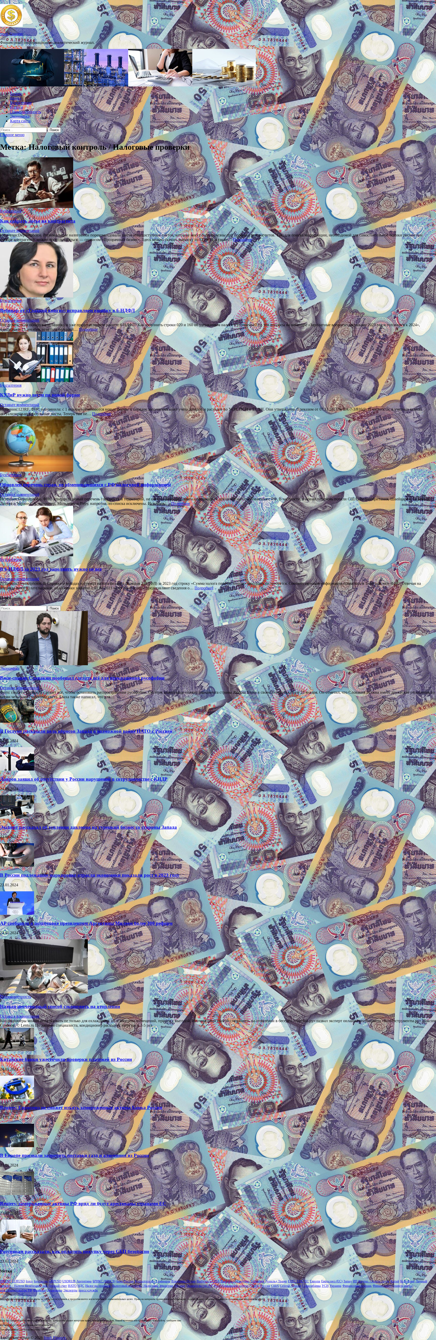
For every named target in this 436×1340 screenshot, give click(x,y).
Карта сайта (20, 121)
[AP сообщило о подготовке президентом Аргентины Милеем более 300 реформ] (17, 913)
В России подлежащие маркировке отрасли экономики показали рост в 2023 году (89, 875)
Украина (335, 1286)
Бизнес (16, 94)
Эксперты (70, 1290)
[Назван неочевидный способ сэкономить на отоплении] (44, 992)
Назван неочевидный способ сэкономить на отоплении (60, 1006)
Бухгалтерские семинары (152, 1281)
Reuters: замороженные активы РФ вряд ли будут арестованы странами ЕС (83, 1203)
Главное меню (12, 135)
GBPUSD (55, 1281)
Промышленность (25, 112)
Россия (265, 1286)
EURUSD (18, 1281)
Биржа (15, 98)
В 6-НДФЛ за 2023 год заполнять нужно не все (51, 569)
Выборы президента (235, 1281)
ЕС (307, 1281)
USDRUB (68, 1281)
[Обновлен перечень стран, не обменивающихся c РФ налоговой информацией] (218, 444)
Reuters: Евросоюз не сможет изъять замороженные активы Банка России (81, 1107)
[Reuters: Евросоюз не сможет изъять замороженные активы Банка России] (17, 1097)
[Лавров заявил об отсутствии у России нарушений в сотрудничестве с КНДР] (17, 769)
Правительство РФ (199, 1286)
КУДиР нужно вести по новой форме (40, 395)
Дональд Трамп (276, 1281)
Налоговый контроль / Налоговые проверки (142, 1286)
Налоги (16, 107)
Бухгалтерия (21, 103)
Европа (315, 1281)
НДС (80, 1286)
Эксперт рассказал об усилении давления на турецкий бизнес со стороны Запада (88, 827)
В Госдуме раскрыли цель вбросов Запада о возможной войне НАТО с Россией (86, 731)
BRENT (5, 1281)
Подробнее (242, 239)
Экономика (20, 116)
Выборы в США (208, 1281)
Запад (347, 1281)
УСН (325, 1286)
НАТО (72, 1286)
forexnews (41, 1281)
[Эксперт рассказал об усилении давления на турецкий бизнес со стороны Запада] (17, 817)
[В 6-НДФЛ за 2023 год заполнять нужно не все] (218, 531)
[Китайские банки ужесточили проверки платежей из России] (17, 1050)
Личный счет (57, 1286)
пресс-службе (88, 1290)
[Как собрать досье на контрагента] (218, 183)
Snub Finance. (11, 34)
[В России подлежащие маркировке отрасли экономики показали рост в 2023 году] (17, 865)
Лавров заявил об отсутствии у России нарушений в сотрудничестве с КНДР (84, 779)
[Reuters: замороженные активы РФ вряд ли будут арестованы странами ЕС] (17, 1194)
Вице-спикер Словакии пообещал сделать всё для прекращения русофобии (82, 678)
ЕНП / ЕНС (296, 1281)
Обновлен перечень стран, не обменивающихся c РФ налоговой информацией (85, 484)
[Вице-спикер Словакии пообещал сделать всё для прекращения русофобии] (44, 664)
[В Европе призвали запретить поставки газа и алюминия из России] (17, 1146)
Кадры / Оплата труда (373, 1281)
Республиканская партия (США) (236, 1286)
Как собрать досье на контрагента (37, 221)
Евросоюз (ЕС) (331, 1281)
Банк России (125, 1281)
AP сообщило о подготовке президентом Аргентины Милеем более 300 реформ (86, 923)
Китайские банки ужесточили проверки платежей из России (66, 1059)
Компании (407, 1281)
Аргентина (84, 1281)
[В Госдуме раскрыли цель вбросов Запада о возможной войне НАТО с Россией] (17, 721)
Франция (39, 1290)
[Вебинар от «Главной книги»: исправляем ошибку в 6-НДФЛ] (218, 270)
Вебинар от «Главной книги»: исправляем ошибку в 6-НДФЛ (67, 310)
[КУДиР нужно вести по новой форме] (218, 357)
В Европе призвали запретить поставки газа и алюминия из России (74, 1155)
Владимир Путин (183, 1281)
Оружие (179, 1286)
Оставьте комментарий (19, 230)
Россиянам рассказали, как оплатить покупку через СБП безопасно (74, 1251)
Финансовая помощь (357, 1286)
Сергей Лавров (290, 1286)
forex (29, 1281)
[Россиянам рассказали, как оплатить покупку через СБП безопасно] (17, 1241)
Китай (394, 1281)
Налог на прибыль (98, 1286)
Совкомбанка (311, 1286)
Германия (257, 1281)
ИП (355, 1281)
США (275, 1286)
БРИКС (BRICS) (104, 1281)
